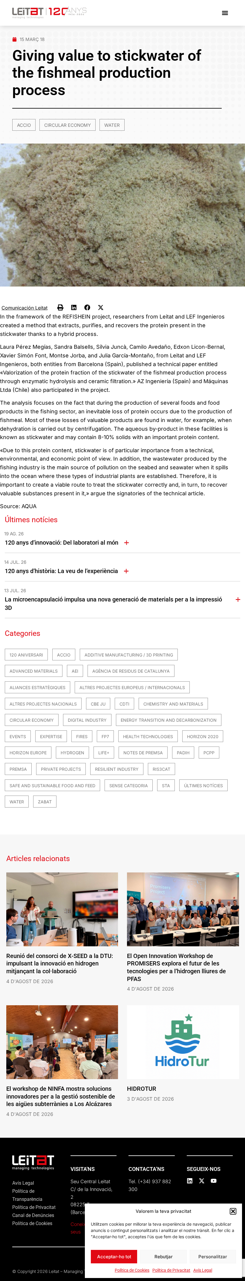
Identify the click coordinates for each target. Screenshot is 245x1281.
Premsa (18, 769)
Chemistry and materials (173, 703)
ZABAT (45, 801)
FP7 (105, 736)
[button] (233, 1211)
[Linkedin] (190, 1181)
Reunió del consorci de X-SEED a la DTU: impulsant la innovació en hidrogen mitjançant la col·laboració (59, 963)
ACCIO (24, 125)
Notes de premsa (143, 752)
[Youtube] (214, 1181)
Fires (82, 736)
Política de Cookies (132, 1270)
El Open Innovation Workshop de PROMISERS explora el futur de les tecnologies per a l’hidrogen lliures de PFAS (176, 967)
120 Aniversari (26, 654)
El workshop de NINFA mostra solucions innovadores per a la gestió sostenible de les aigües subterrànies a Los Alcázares (60, 1096)
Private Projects (61, 769)
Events (18, 736)
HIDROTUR (141, 1088)
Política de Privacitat (171, 1270)
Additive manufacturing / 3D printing (129, 654)
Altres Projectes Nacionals (43, 703)
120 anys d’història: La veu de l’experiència (61, 571)
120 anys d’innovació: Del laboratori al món (61, 542)
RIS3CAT (161, 769)
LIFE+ (103, 752)
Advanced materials (34, 671)
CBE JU (98, 703)
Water (112, 125)
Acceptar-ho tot (114, 1256)
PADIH (183, 752)
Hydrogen (72, 752)
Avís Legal (202, 1270)
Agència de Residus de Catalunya (131, 671)
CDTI (124, 703)
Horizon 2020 (202, 736)
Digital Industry (87, 720)
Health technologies (148, 736)
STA (166, 785)
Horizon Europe (28, 752)
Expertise (51, 736)
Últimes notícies (203, 785)
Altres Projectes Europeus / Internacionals (132, 687)
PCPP (209, 752)
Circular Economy (67, 125)
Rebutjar (163, 1256)
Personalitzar (212, 1256)
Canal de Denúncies (33, 1215)
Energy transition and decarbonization (169, 720)
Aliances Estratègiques (37, 687)
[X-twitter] (202, 1181)
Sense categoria (128, 785)
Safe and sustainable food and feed (52, 785)
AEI (75, 671)
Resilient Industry (117, 769)
